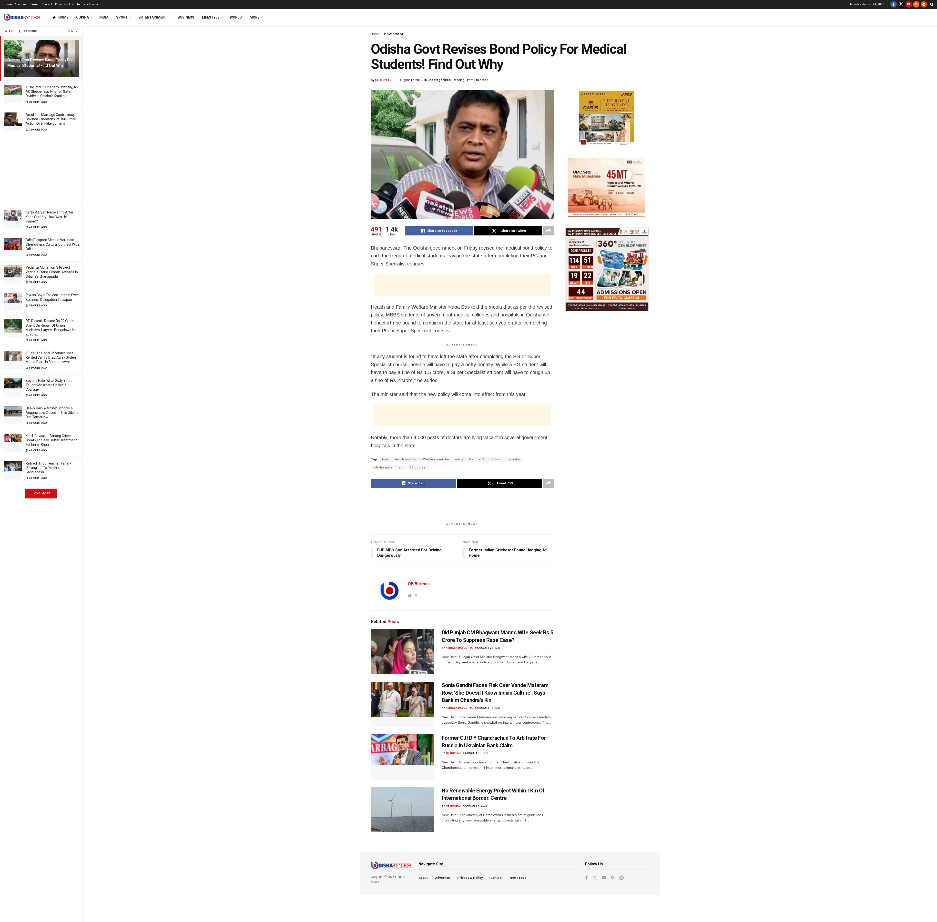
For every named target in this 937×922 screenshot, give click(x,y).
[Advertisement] (41, 170)
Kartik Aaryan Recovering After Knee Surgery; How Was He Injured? (49, 216)
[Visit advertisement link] (607, 119)
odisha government (388, 467)
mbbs (459, 459)
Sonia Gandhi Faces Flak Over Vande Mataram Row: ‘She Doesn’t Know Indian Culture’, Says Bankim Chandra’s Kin (495, 692)
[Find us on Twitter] (901, 4)
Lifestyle (210, 17)
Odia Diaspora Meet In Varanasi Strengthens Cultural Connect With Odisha (52, 244)
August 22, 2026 (489, 647)
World (236, 17)
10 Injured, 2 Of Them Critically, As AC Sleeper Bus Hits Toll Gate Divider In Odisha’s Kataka (52, 91)
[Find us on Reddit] (924, 4)
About (423, 878)
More (254, 17)
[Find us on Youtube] (909, 4)
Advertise (442, 878)
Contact (46, 4)
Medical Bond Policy (485, 459)
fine (385, 459)
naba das (514, 459)
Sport (122, 17)
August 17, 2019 (410, 80)
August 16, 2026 (489, 707)
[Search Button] (931, 4)
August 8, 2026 (476, 805)
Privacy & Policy (470, 878)
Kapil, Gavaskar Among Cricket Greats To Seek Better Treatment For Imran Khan (51, 440)
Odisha (82, 17)
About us (21, 4)
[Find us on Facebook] (893, 4)
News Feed (518, 878)
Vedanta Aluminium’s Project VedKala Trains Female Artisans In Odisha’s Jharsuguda (52, 271)
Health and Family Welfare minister (421, 459)
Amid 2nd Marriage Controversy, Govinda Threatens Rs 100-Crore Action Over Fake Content (51, 119)
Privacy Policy (64, 4)
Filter (71, 31)
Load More (41, 493)
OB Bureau (383, 80)
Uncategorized (393, 34)
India (103, 17)
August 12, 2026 (477, 753)
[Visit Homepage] (22, 17)
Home (8, 4)
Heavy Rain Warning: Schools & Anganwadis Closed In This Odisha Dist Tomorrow (52, 412)
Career (34, 4)
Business (186, 17)
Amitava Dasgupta (459, 647)
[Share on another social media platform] (548, 230)
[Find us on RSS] (916, 4)
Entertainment (152, 17)
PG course (417, 467)
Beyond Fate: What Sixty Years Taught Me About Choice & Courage (49, 385)
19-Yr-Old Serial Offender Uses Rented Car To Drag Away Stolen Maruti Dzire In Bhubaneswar (51, 357)
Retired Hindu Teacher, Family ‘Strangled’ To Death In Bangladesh (48, 467)
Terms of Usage (87, 4)
